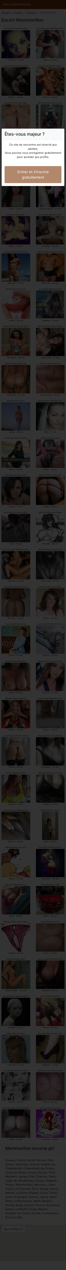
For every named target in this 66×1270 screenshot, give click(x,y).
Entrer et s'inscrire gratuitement (33, 174)
